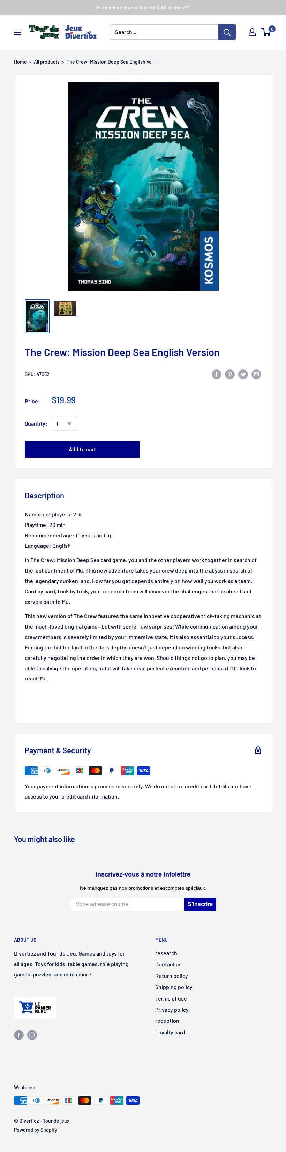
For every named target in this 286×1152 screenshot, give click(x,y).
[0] (266, 32)
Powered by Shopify (35, 1130)
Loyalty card (170, 1032)
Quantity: (36, 423)
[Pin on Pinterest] (230, 373)
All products (47, 62)
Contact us (168, 964)
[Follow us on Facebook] (19, 1034)
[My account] (252, 32)
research (166, 953)
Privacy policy (172, 1009)
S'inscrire (200, 904)
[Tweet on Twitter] (243, 373)
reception (167, 1020)
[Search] (227, 32)
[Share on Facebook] (216, 373)
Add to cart (82, 449)
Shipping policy (174, 986)
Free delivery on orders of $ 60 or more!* (143, 7)
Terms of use (171, 998)
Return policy (171, 975)
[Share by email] (256, 373)
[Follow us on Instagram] (32, 1034)
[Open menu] (17, 32)
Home (20, 62)
